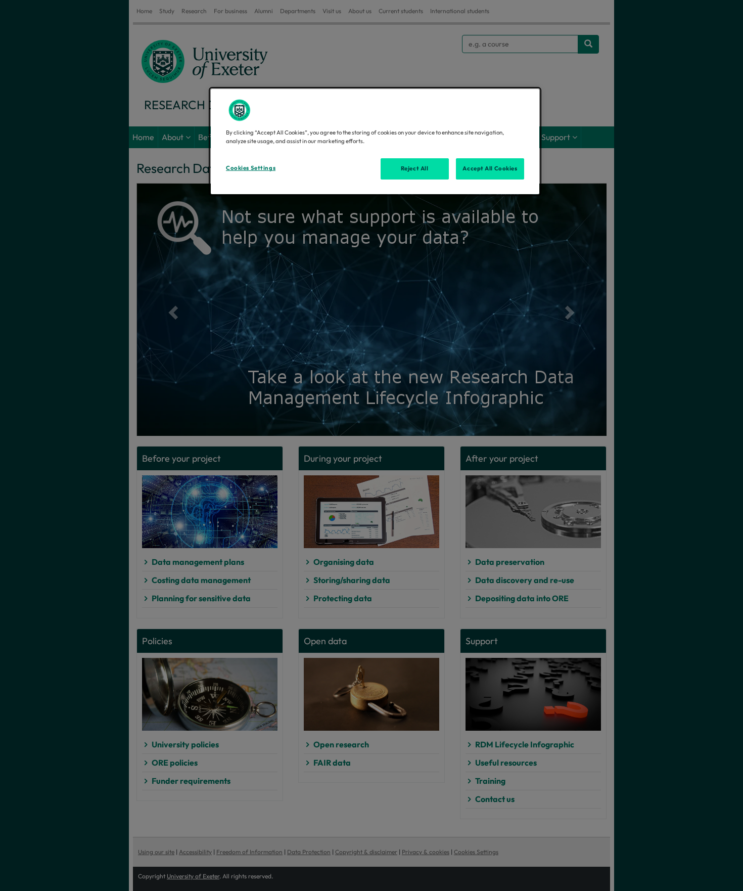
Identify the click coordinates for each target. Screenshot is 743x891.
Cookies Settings (250, 167)
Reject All (415, 168)
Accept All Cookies (489, 168)
